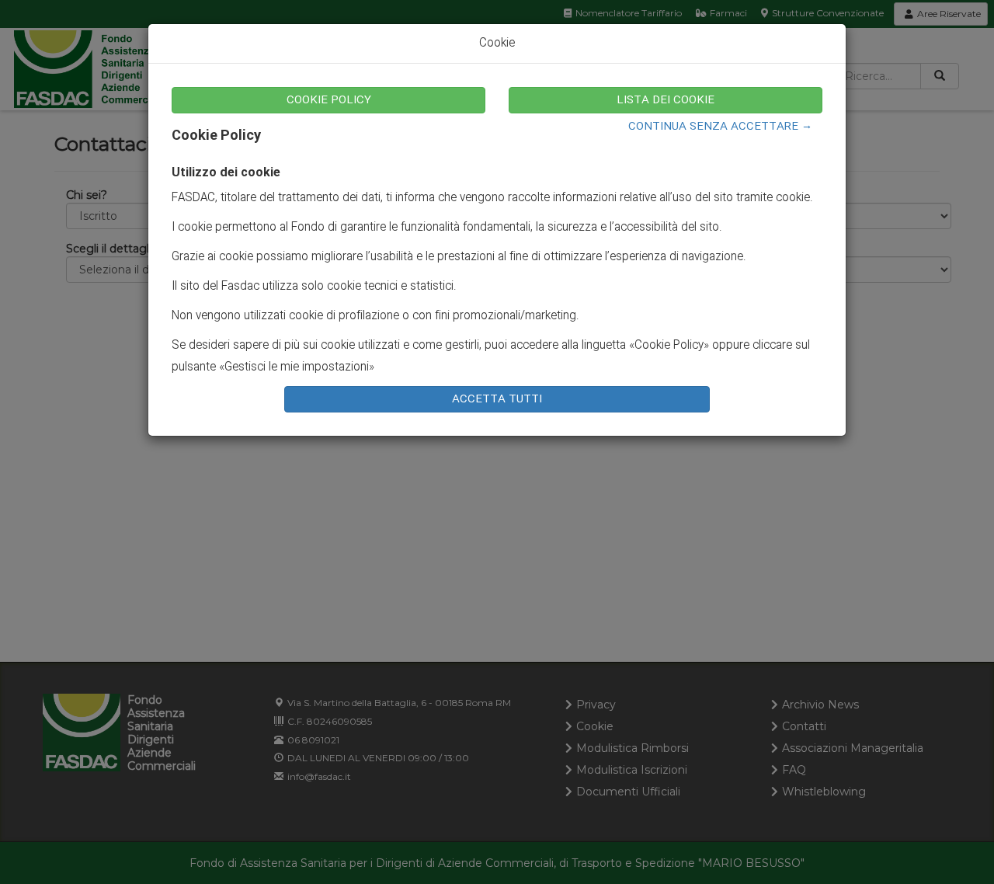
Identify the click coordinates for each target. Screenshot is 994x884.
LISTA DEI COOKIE (665, 100)
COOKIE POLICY (329, 100)
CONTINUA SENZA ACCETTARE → (720, 126)
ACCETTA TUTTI (497, 399)
